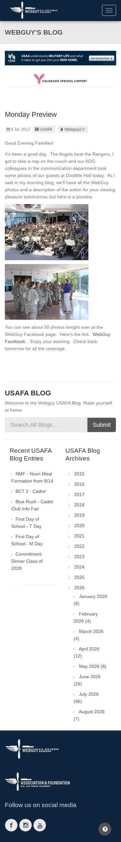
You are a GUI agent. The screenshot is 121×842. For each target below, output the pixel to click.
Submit (102, 425)
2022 (79, 546)
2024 (79, 567)
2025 (79, 577)
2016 (79, 484)
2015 (79, 473)
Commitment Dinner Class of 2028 (27, 561)
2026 (79, 587)
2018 (79, 504)
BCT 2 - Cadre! (30, 491)
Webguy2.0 (75, 129)
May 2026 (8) (92, 666)
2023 (79, 556)
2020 (79, 525)
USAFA (46, 129)
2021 (79, 535)
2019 (79, 515)
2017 (79, 494)
